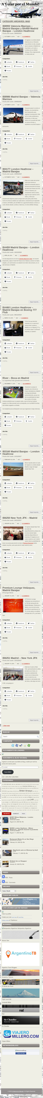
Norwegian (15, 804)
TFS (15, 808)
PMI (31, 804)
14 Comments (24, 255)
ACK (23, 784)
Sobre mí (15, 813)
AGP (31, 784)
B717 (15, 788)
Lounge (6, 802)
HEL (21, 797)
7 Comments (24, 318)
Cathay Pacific (4, 793)
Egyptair (29, 795)
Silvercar (28, 806)
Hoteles (30, 797)
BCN (14, 791)
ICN (36, 797)
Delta (7, 795)
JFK (11, 800)
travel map (14, 917)
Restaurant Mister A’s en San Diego (22, 839)
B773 (37, 788)
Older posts (6, 725)
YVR (32, 810)
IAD (33, 797)
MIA (24, 802)
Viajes (8, 810)
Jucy (13, 800)
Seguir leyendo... (34, 91)
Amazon (21, 786)
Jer (7, 800)
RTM (18, 806)
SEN (24, 806)
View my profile (6, 914)
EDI (27, 795)
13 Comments (26, 523)
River (16, 806)
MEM (17, 802)
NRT (17, 804)
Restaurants (13, 806)
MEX (23, 802)
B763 (32, 788)
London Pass (36, 800)
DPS (17, 795)
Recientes (7, 813)
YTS (27, 810)
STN (34, 806)
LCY (25, 800)
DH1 (8, 795)
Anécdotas (4, 788)
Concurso (16, 793)
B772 (35, 788)
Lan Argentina (18, 800)
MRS (3, 804)
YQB (25, 810)
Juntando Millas (6, 1002)
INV (38, 797)
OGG (19, 804)
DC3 (4, 795)
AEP (25, 784)
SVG (36, 806)
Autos (11, 788)
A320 (8, 784)
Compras (10, 793)
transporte (26, 808)
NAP (11, 804)
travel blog (20, 917)
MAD (13, 802)
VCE (5, 810)
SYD (6, 808)
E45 (22, 795)
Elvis (32, 795)
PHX (29, 804)
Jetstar (9, 800)
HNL (27, 797)
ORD (21, 804)
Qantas (3, 806)
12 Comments (26, 36)
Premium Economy (28, 543)
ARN (6, 788)
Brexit (18, 791)
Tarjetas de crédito (11, 808)
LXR (11, 802)
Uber (29, 808)
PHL (27, 804)
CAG (35, 791)
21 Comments (26, 663)
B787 (6, 791)
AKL (18, 786)
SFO (25, 806)
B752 (28, 788)
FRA (16, 797)
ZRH (38, 810)
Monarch (36, 802)
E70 (24, 795)
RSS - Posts (8, 877)
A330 (12, 784)
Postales (33, 804)
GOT (17, 797)
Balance (11, 791)
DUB (19, 795)
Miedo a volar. (28, 802)
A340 (14, 784)
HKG (23, 797)
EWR (3, 797)
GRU (19, 797)
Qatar (6, 806)
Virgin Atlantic (12, 810)
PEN (25, 804)
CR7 (32, 793)
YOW (23, 810)
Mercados (20, 802)
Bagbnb (8, 791)
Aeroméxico (28, 784)
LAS (21, 800)
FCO (9, 797)
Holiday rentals (5, 920)
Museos (5, 804)
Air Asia (33, 784)
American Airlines (27, 786)
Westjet (20, 810)
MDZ (15, 802)
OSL (23, 804)
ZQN (36, 810)
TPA (23, 808)
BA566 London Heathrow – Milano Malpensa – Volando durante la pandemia (24, 829)
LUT (9, 802)
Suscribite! (7, 772)
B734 (19, 788)
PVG (36, 804)
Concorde (13, 793)
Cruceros (34, 793)
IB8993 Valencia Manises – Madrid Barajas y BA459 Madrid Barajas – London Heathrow (20, 29)
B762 (30, 788)
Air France (9, 786)
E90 (25, 795)
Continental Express (22, 793)
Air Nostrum (13, 786)
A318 (3, 784)
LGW (28, 800)
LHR (32, 799)
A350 (17, 784)
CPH (28, 793)
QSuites (9, 806)
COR (26, 793)
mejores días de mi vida (25, 259)
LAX (23, 800)
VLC (15, 810)
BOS (16, 791)
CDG (7, 793)
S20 (20, 806)
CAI (37, 791)
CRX (37, 793)
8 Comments (26, 177)
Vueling (17, 810)
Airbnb (16, 786)
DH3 (10, 795)
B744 (26, 788)
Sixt (32, 806)
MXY (10, 804)
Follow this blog (20, 1053)
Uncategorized (33, 808)
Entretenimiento (35, 795)
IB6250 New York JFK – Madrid (19, 518)
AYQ (13, 788)
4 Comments (26, 104)
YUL (29, 810)
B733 (17, 788)
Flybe (14, 797)
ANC (35, 786)
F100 (7, 797)
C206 (33, 791)
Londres (3, 802)
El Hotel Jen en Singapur (18, 861)
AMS (33, 786)
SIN (30, 806)
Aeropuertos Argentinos (24, 928)
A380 (19, 784)
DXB (20, 795)
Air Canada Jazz (4, 786)
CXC (39, 793)
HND (25, 797)
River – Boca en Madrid (16, 379)
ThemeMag (28, 1096)
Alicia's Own (5, 940)
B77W (3, 791)
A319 (5, 784)
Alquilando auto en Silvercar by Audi (25, 850)
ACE (21, 784)
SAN (22, 806)
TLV (21, 808)
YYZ (34, 810)
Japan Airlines (4, 800)
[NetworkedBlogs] (20, 1050)
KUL (15, 800)
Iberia (35, 797)
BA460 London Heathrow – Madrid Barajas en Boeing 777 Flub (19, 311)
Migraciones (33, 802)
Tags (23, 813)
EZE (5, 797)
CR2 (30, 793)
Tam (7, 808)
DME (12, 795)
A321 (10, 784)
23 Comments (27, 383)
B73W (23, 788)
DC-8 (3, 795)
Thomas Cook (18, 808)
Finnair (11, 797)
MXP (8, 804)
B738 (21, 788)
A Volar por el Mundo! (18, 1091)
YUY (30, 810)
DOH (15, 795)
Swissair (3, 808)
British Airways (25, 790)
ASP (8, 788)
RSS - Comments (10, 882)
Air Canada (37, 784)
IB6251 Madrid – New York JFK (19, 659)
